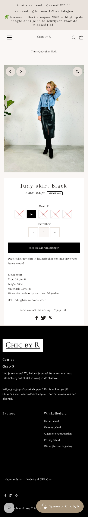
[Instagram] (10, 496)
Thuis (34, 51)
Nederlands (12, 479)
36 (31, 214)
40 (55, 214)
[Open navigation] (13, 37)
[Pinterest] (16, 496)
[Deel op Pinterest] (51, 319)
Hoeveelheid (44, 223)
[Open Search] (74, 37)
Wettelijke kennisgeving (58, 446)
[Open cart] (81, 37)
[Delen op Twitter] (44, 319)
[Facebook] (5, 496)
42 (67, 214)
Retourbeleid (51, 421)
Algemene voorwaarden (58, 433)
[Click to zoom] (77, 72)
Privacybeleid (52, 440)
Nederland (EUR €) (37, 479)
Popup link (59, 310)
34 (19, 214)
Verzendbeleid (52, 427)
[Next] (21, 71)
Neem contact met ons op (34, 310)
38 (43, 214)
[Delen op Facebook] (37, 319)
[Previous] (10, 71)
